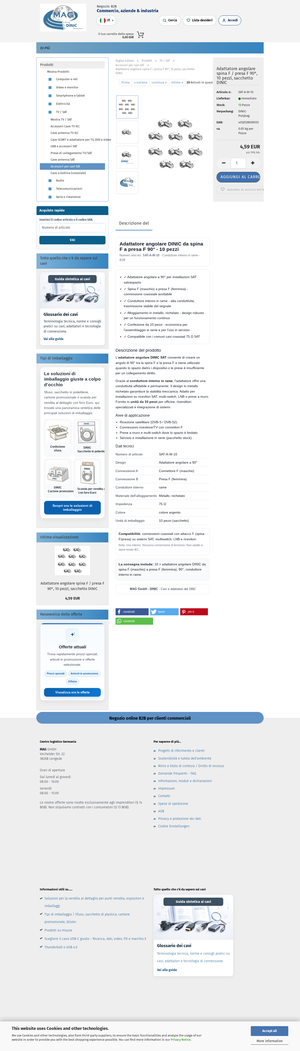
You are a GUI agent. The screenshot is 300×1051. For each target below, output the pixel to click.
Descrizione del (134, 223)
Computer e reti (66, 79)
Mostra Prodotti (58, 71)
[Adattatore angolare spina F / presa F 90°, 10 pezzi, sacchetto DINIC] (176, 144)
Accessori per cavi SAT (65, 166)
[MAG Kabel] (65, 17)
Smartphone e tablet (70, 95)
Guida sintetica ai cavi (72, 279)
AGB (161, 811)
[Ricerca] (204, 34)
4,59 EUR (72, 598)
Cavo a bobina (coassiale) (68, 173)
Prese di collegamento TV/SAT (71, 153)
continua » (159, 82)
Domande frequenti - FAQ (177, 773)
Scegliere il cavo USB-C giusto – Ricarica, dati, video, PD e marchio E (95, 939)
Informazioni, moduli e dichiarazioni (185, 781)
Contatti (164, 796)
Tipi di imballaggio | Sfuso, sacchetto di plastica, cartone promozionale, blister (87, 918)
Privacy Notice (181, 1039)
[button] (209, 34)
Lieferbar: (223, 98)
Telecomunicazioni (68, 188)
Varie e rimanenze (68, 197)
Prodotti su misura (58, 930)
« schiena (140, 82)
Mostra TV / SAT (61, 119)
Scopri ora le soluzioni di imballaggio (72, 507)
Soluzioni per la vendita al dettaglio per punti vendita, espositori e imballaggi (94, 902)
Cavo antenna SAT (63, 159)
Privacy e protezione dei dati (179, 819)
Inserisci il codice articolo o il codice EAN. (66, 219)
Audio (59, 180)
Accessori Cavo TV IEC (65, 126)
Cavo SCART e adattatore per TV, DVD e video (78, 139)
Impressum (166, 788)
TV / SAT (61, 112)
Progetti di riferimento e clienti (181, 751)
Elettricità (62, 104)
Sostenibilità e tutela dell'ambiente (184, 758)
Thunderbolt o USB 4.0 (61, 947)
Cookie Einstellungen (173, 826)
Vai (72, 240)
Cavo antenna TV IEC (65, 133)
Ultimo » (177, 82)
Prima (125, 82)
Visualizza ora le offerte (72, 692)
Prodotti (46, 65)
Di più (45, 48)
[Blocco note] (218, 34)
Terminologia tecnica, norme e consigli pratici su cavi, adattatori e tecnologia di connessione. (72, 326)
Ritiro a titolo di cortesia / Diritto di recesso (191, 766)
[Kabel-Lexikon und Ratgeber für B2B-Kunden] (72, 290)
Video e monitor (67, 87)
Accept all (269, 1031)
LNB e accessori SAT (64, 146)
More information (270, 1041)
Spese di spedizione (173, 804)
